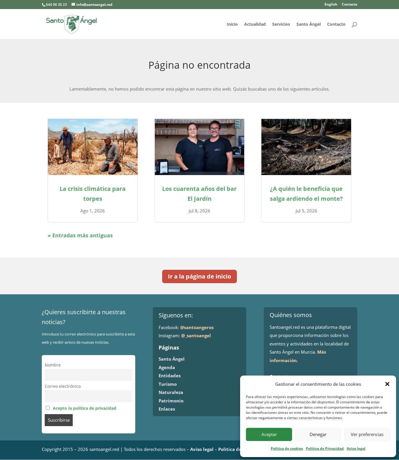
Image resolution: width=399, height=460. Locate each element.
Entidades (170, 375)
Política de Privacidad (325, 448)
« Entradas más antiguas (80, 235)
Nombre (53, 365)
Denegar (318, 434)
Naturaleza (171, 392)
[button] (387, 384)
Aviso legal (356, 448)
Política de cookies (287, 448)
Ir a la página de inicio (199, 276)
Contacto (349, 5)
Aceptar (269, 434)
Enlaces (167, 409)
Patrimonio (171, 401)
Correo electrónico (63, 386)
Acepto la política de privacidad (84, 408)
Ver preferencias (367, 434)
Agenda (167, 367)
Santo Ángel (308, 24)
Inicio (232, 24)
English (331, 5)
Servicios (281, 24)
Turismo (168, 384)
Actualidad (255, 24)
